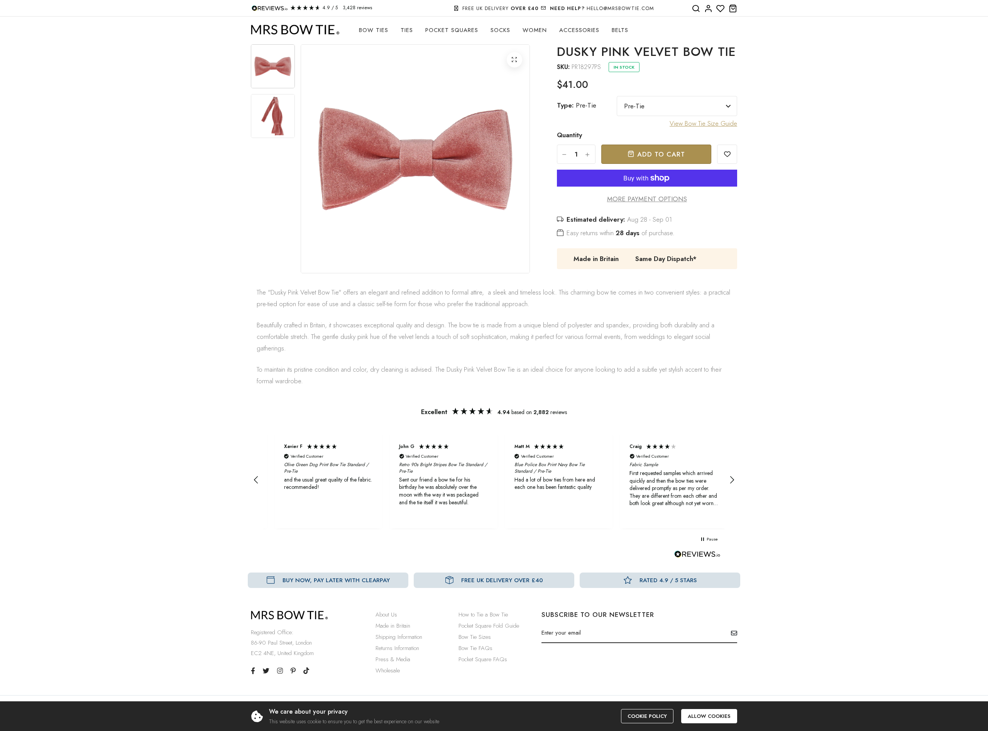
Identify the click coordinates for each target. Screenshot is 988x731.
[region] (494, 480)
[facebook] (253, 670)
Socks (500, 30)
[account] (708, 9)
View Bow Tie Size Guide (703, 123)
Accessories (579, 30)
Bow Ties (373, 30)
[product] (514, 59)
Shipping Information (399, 637)
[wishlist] (720, 9)
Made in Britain (393, 626)
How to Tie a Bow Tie (483, 614)
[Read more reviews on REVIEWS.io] (697, 556)
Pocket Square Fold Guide (488, 626)
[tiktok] (306, 670)
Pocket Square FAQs (482, 659)
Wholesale (388, 670)
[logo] (295, 30)
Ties (407, 30)
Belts (620, 30)
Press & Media (393, 659)
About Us (386, 614)
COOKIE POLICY (647, 716)
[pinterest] (293, 670)
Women (535, 30)
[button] (256, 480)
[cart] (733, 9)
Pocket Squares (451, 30)
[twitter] (266, 670)
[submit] (731, 633)
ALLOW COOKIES (709, 716)
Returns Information (397, 648)
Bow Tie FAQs (475, 648)
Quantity (569, 135)
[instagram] (280, 670)
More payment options (647, 199)
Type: (576, 105)
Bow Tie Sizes (474, 637)
